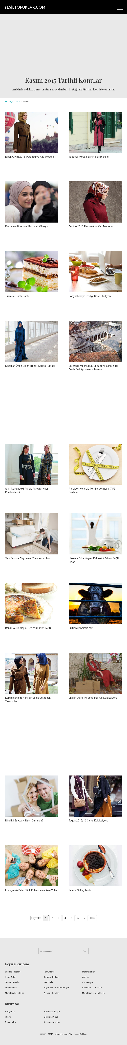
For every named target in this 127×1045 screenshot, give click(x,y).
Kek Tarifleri (49, 982)
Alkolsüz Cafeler (51, 993)
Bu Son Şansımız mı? (81, 628)
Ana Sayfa (9, 102)
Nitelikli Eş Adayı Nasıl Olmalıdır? (24, 820)
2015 (18, 102)
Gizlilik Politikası (51, 1017)
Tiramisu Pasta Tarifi (17, 296)
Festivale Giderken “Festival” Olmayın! (27, 226)
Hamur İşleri (49, 972)
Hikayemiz (10, 1011)
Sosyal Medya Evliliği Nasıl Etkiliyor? (90, 296)
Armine (85, 977)
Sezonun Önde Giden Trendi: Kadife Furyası (30, 365)
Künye (8, 1017)
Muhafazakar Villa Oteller (93, 993)
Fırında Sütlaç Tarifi (80, 890)
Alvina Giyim (87, 982)
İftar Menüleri (11, 988)
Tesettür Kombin (12, 982)
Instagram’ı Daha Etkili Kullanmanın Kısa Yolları (31, 890)
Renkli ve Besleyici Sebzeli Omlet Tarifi (28, 628)
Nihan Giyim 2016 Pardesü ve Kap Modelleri (30, 156)
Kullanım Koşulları (52, 1022)
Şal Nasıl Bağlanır (13, 972)
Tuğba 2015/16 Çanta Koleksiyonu (88, 820)
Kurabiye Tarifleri (51, 977)
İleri (92, 918)
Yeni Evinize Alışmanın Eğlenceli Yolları (27, 558)
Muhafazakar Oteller (14, 993)
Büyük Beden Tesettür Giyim (56, 988)
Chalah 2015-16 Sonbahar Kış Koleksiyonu (93, 697)
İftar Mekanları (88, 972)
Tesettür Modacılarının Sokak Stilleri (89, 156)
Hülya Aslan (10, 977)
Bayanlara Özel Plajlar (92, 988)
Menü (120, 7)
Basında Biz (10, 1022)
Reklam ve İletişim (52, 1011)
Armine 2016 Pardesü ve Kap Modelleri (91, 226)
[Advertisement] (63, 46)
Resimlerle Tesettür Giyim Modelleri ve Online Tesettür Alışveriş (24, 7)
